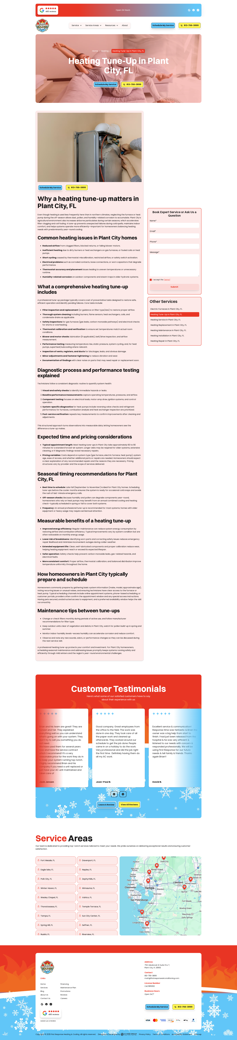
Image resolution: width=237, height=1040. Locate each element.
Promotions (65, 991)
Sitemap (197, 1034)
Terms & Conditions (161, 1034)
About (125, 25)
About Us (44, 995)
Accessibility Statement (182, 1034)
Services (44, 987)
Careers (63, 998)
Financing (64, 984)
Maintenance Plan (68, 987)
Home (95, 51)
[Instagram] (193, 10)
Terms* (167, 279)
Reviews (63, 995)
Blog (42, 991)
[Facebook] (189, 10)
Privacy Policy (145, 1034)
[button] (77, 25)
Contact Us (45, 998)
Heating (105, 51)
